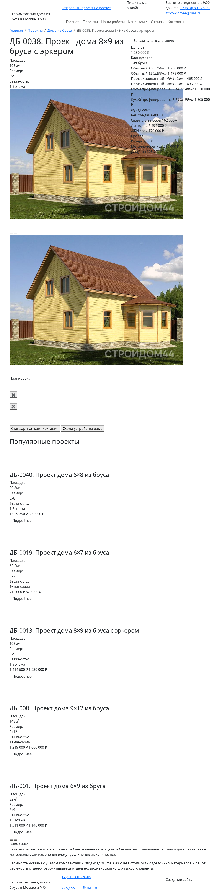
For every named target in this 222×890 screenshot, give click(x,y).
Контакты (176, 21)
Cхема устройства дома (83, 428)
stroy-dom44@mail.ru (183, 13)
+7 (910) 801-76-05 (195, 7)
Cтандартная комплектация (34, 428)
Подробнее (22, 520)
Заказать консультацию (154, 40)
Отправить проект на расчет (86, 7)
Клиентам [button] (136, 21)
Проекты (90, 21)
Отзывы (157, 21)
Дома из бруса (59, 30)
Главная (72, 21)
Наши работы (113, 21)
